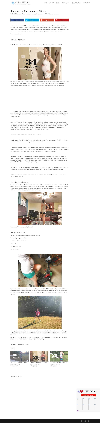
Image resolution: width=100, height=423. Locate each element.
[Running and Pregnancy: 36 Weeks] (19, 356)
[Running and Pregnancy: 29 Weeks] (59, 356)
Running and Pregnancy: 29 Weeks (58, 362)
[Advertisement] (39, 97)
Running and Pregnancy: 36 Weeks (18, 362)
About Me (51, 3)
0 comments (56, 13)
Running (30, 13)
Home (45, 3)
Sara (13, 13)
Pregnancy (65, 3)
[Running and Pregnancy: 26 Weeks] (39, 356)
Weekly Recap (49, 13)
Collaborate (75, 3)
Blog (57, 3)
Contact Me (86, 3)
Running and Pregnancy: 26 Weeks (38, 362)
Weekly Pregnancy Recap (38, 13)
